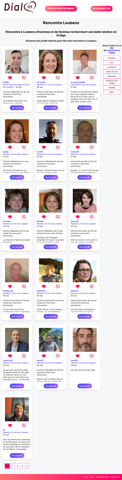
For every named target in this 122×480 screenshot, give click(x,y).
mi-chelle (41, 82)
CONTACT (115, 477)
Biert (112, 92)
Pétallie (40, 221)
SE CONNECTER (102, 8)
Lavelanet (111, 67)
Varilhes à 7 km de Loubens (49, 84)
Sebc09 (74, 360)
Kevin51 (40, 360)
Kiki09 (6, 82)
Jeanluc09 (8, 360)
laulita (5, 152)
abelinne (75, 291)
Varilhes (111, 87)
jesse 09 (74, 221)
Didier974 (41, 291)
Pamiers (111, 58)
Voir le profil (17, 108)
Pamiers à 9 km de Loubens (15, 154)
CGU (92, 477)
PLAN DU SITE (102, 477)
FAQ (86, 477)
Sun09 (40, 152)
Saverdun (112, 76)
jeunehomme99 (78, 82)
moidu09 (75, 152)
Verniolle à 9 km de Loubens (83, 84)
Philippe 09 (8, 291)
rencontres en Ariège (113, 51)
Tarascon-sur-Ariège (112, 81)
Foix (112, 62)
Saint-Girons (111, 71)
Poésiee (6, 221)
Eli (4, 430)
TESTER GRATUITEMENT (61, 8)
